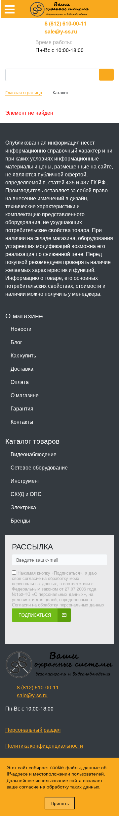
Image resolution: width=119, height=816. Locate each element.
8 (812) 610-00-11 (66, 23)
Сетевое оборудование (39, 467)
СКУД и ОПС (26, 494)
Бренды (20, 520)
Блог (16, 342)
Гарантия (22, 408)
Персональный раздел (32, 729)
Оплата (20, 382)
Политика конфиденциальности (44, 745)
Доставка (22, 368)
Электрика (23, 507)
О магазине (25, 395)
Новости (21, 329)
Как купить (23, 355)
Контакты (22, 421)
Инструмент (25, 480)
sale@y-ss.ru (61, 31)
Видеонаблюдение (34, 454)
